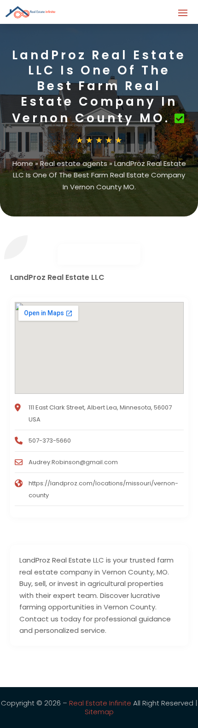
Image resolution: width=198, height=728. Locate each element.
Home (22, 163)
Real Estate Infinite (100, 703)
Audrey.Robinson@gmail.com (73, 462)
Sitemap (99, 712)
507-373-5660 (50, 440)
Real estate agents (73, 163)
